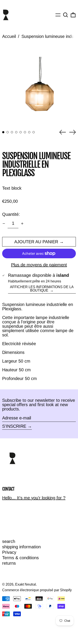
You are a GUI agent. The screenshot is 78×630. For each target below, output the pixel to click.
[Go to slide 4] (16, 132)
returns (9, 563)
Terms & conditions (20, 557)
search (8, 541)
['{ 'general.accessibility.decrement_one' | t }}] (4, 223)
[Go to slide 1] (3, 132)
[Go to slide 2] (7, 132)
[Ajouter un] (22, 223)
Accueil (9, 36)
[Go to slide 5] (21, 132)
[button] (65, 15)
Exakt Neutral (25, 584)
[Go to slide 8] (33, 132)
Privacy (9, 552)
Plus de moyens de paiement (39, 265)
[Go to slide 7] (29, 132)
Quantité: (11, 214)
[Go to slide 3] (12, 132)
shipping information (21, 546)
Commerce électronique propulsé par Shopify (37, 590)
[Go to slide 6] (25, 132)
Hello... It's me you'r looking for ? (33, 497)
